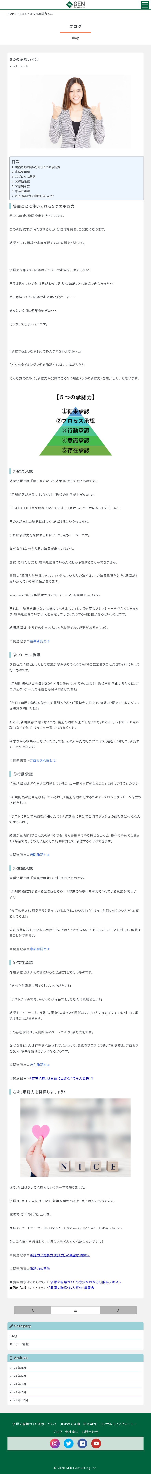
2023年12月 (18, 1400)
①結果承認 (22, 172)
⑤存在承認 (22, 191)
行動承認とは (40, 854)
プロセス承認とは (43, 760)
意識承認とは (40, 949)
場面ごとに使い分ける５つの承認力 (37, 167)
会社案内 (72, 1431)
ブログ (57, 1431)
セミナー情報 (19, 1344)
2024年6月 (17, 1375)
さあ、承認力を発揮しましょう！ (34, 196)
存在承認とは (40, 1064)
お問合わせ (90, 1431)
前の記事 (118, 1310)
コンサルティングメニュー (118, 1423)
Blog (13, 1335)
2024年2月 (17, 1392)
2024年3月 (17, 1383)
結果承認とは (40, 641)
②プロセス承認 (25, 176)
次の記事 (32, 1310)
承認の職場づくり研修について (34, 1423)
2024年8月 (17, 1367)
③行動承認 (22, 181)
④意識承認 (22, 186)
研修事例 (90, 1423)
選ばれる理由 (70, 1423)
